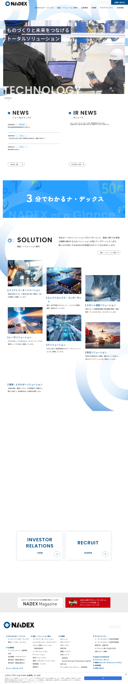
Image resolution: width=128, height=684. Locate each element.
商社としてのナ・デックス (17, 642)
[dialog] (64, 678)
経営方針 (63, 648)
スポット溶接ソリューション (42, 645)
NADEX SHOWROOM (102, 657)
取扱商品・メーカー (39, 664)
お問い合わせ (119, 2)
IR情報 (62, 636)
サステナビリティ (101, 636)
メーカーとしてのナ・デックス (18, 639)
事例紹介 (36, 667)
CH (107, 2)
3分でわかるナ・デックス (16, 636)
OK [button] (103, 678)
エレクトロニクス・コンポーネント (45, 642)
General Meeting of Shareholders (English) (76, 661)
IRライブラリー (65, 642)
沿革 (9, 653)
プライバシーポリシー (102, 660)
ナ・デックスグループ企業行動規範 (107, 642)
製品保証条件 (38, 648)
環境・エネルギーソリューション (44, 661)
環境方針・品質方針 (101, 645)
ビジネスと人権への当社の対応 (105, 648)
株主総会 (65, 658)
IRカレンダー (64, 645)
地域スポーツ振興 (101, 651)
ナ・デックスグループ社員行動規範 (107, 639)
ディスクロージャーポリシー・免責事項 (73, 667)
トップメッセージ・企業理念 (17, 650)
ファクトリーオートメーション (43, 639)
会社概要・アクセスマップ (17, 656)
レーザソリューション (40, 651)
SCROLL (8, 98)
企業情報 (11, 647)
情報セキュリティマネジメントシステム (108, 662)
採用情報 (120, 7)
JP (99, 2)
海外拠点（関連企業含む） (17, 663)
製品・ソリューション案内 (42, 636)
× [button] (126, 674)
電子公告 (63, 664)
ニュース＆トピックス (15, 668)
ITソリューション (39, 654)
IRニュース (64, 639)
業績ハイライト (65, 651)
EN (103, 2)
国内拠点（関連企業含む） (17, 660)
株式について (64, 654)
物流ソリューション (39, 657)
